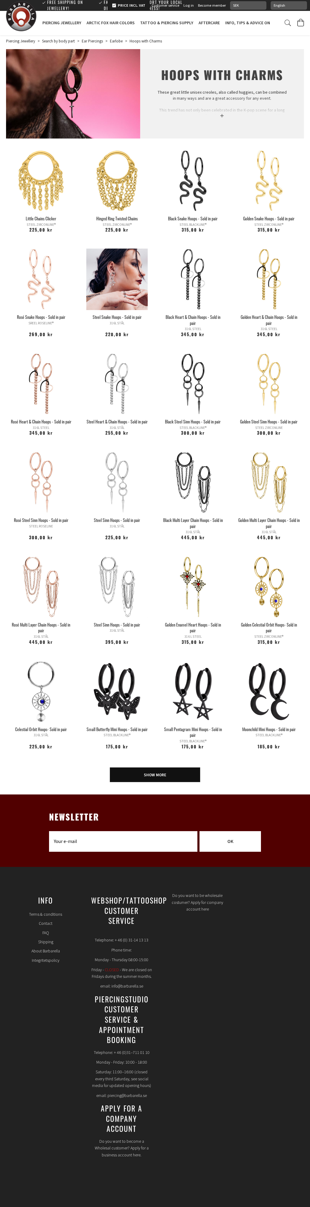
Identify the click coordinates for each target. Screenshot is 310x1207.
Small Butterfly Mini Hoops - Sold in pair (117, 729)
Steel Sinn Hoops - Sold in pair (117, 520)
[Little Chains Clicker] (41, 181)
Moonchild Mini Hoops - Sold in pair (269, 729)
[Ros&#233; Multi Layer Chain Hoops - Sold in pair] (41, 587)
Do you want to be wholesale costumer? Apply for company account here (197, 902)
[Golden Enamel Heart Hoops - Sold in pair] (193, 587)
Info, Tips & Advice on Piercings (258, 23)
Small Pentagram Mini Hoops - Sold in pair (193, 732)
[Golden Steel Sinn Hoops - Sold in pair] (269, 384)
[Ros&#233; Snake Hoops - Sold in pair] (41, 279)
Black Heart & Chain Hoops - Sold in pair (193, 320)
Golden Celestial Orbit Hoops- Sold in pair (269, 627)
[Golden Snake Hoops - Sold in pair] (269, 181)
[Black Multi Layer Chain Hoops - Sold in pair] (193, 482)
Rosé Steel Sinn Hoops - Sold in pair (41, 520)
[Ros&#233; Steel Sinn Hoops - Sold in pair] (41, 482)
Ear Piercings (92, 41)
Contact (45, 924)
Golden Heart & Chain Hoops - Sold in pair (269, 320)
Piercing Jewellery (61, 23)
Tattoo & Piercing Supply (166, 23)
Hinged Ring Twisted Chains (117, 218)
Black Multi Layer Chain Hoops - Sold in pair (193, 523)
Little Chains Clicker (41, 218)
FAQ (45, 933)
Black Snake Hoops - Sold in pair (193, 218)
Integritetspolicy (45, 961)
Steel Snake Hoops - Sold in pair (117, 317)
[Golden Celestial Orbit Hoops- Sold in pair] (269, 587)
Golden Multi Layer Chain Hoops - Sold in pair (269, 523)
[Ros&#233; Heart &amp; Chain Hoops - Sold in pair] (41, 384)
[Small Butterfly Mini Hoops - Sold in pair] (117, 691)
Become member (212, 5)
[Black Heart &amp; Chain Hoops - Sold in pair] (193, 279)
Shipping (45, 942)
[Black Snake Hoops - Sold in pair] (193, 181)
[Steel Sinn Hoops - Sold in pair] (117, 482)
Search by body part (58, 41)
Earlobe (116, 41)
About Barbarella (45, 951)
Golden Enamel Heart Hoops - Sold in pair (193, 627)
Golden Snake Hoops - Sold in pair (269, 218)
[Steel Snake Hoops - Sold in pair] (117, 279)
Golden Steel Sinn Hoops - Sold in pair (269, 421)
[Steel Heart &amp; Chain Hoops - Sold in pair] (117, 384)
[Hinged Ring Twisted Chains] (117, 181)
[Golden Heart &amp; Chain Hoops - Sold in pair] (269, 279)
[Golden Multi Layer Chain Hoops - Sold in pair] (269, 482)
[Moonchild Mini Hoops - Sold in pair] (269, 691)
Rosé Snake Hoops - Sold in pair (41, 317)
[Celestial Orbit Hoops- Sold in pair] (41, 691)
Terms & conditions (45, 914)
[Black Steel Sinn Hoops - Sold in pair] (193, 384)
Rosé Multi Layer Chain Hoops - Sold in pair (41, 627)
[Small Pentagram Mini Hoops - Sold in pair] (193, 691)
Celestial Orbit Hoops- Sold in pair (41, 729)
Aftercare (209, 23)
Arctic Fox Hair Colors (111, 23)
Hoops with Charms (146, 41)
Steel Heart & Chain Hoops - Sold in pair (117, 421)
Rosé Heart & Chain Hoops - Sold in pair (41, 421)
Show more (155, 775)
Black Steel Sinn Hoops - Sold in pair (193, 421)
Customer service (165, 5)
